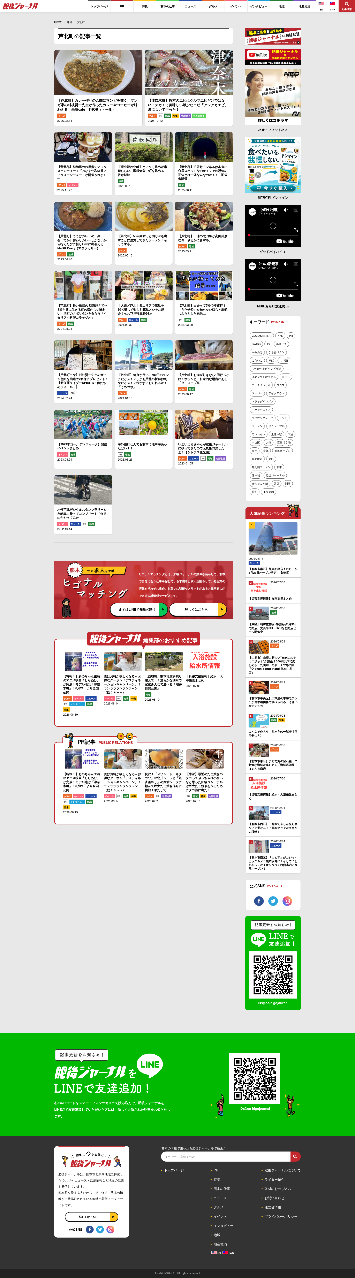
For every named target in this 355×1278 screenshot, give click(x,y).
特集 (175, 115)
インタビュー (77, 704)
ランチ (283, 418)
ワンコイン (258, 434)
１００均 (268, 492)
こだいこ (257, 360)
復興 (266, 451)
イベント (72, 185)
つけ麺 (284, 360)
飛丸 (254, 492)
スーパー (257, 393)
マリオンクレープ (262, 418)
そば (271, 360)
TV (268, 344)
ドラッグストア (261, 409)
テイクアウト (277, 393)
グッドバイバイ (271, 251)
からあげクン (277, 352)
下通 (290, 434)
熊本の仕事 (199, 115)
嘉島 (279, 442)
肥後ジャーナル (275, 475)
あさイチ (281, 344)
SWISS (256, 344)
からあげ (257, 352)
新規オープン (282, 451)
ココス (281, 385)
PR (160, 115)
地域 (167, 115)
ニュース (133, 319)
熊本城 (256, 475)
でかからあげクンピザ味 (266, 368)
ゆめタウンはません (264, 377)
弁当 (254, 451)
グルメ (61, 115)
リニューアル (277, 426)
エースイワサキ (261, 385)
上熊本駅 (276, 434)
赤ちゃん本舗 (260, 483)
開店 (287, 483)
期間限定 (257, 459)
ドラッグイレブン (262, 401)
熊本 (279, 467)
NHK (280, 336)
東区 (271, 459)
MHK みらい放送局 (271, 306)
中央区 (256, 442)
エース (286, 377)
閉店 (276, 483)
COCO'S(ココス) (262, 336)
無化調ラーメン (261, 467)
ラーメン (257, 426)
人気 (268, 442)
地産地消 (185, 115)
